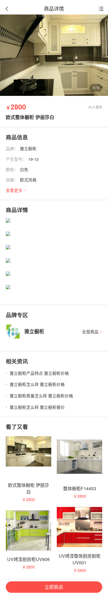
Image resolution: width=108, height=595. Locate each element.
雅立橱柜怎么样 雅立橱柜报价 (37, 407)
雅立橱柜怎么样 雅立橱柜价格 (37, 384)
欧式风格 (28, 180)
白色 (24, 169)
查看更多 (14, 190)
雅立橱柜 (28, 148)
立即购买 (54, 587)
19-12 (33, 159)
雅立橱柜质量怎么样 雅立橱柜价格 (41, 396)
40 (90, 106)
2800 (30, 499)
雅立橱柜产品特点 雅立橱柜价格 (39, 373)
